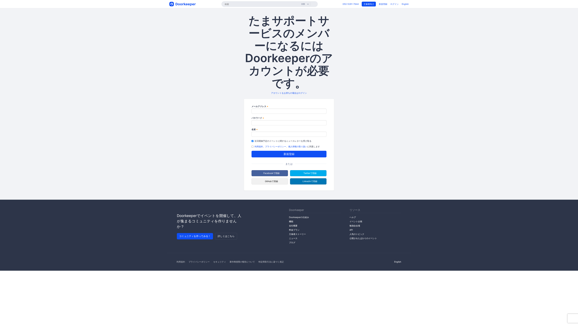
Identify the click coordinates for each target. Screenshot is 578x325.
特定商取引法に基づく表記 (271, 261)
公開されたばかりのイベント (363, 238)
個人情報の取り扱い (297, 146)
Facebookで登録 (271, 173)
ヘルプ (353, 217)
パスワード (258, 118)
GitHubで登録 (271, 181)
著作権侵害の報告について (242, 261)
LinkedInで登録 (310, 181)
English (405, 4)
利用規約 (259, 146)
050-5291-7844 (351, 4)
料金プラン (294, 230)
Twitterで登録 (310, 173)
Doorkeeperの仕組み (299, 217)
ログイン (394, 4)
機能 (291, 221)
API (351, 230)
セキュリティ (219, 261)
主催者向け (369, 4)
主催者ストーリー (297, 234)
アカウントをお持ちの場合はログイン (289, 93)
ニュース (293, 238)
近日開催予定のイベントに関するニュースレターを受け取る (283, 141)
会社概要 (293, 225)
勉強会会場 (355, 225)
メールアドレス (260, 106)
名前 (255, 129)
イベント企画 (356, 221)
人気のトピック (357, 234)
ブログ (292, 242)
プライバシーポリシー (275, 146)
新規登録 (383, 4)
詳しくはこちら (226, 236)
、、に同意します (287, 146)
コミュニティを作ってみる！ (195, 236)
